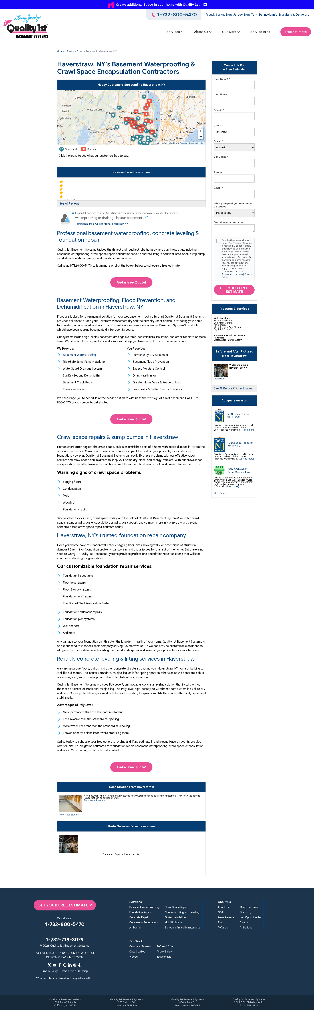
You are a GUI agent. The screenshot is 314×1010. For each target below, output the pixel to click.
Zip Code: (221, 156)
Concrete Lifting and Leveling (182, 912)
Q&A (220, 912)
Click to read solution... (95, 800)
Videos (133, 956)
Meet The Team (249, 907)
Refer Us (223, 927)
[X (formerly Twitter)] (49, 965)
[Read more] (248, 429)
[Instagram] (75, 965)
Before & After (165, 946)
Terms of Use (68, 971)
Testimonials (164, 956)
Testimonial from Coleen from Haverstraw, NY (101, 223)
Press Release (226, 917)
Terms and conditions (232, 274)
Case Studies (137, 951)
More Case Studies (68, 814)
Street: (219, 110)
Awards (244, 922)
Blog (220, 922)
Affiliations (246, 927)
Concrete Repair (139, 917)
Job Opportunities (250, 917)
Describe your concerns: (229, 222)
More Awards (220, 493)
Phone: (219, 172)
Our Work (229, 32)
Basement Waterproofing (144, 907)
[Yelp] (80, 965)
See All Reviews (69, 203)
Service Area (260, 32)
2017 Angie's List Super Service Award (240, 470)
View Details (220, 378)
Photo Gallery (165, 951)
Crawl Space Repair (176, 907)
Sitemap (83, 971)
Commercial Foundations (144, 922)
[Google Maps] (65, 965)
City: (217, 125)
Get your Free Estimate (234, 289)
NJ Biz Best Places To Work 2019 (240, 444)
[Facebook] (59, 965)
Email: (218, 187)
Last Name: (222, 94)
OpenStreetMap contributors (192, 143)
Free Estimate (296, 32)
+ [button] (201, 131)
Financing (245, 912)
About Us (201, 32)
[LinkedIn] (70, 965)
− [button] (201, 136)
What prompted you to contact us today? (233, 205)
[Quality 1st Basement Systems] (26, 26)
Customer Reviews (140, 946)
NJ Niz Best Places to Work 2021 (240, 416)
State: (218, 141)
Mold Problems (173, 922)
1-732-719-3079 (65, 939)
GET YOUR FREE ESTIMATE (62, 905)
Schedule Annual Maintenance (182, 927)
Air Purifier (135, 927)
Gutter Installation (175, 917)
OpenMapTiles (170, 143)
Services (173, 32)
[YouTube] (54, 965)
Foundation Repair (140, 912)
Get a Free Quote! (131, 282)
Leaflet (157, 143)
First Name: (222, 79)
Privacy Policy (50, 971)
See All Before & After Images (233, 388)
